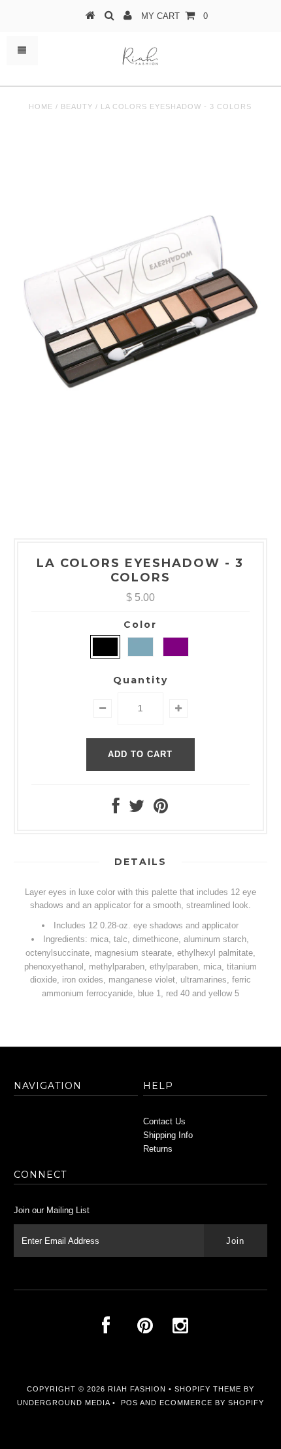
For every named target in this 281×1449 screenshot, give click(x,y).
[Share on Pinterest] (161, 809)
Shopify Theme (207, 1389)
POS (129, 1403)
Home (41, 106)
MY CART (174, 16)
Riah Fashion (137, 1389)
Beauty (77, 106)
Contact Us (164, 1121)
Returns (158, 1149)
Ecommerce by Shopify (211, 1403)
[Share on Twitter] (136, 809)
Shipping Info (168, 1135)
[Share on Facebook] (116, 809)
